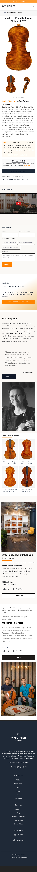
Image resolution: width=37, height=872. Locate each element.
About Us (18, 809)
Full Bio (9, 376)
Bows (18, 795)
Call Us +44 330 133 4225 (11, 180)
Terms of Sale (18, 824)
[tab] (5, 142)
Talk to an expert (18, 171)
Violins (20, 12)
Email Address (24, 231)
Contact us (18, 595)
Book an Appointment (26, 242)
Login (4, 101)
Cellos (18, 791)
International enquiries (11, 247)
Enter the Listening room (18, 302)
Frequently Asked (8, 238)
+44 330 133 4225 (13, 589)
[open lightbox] (18, 203)
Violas (18, 787)
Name (4, 231)
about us (18, 657)
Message (5, 251)
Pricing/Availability (10, 242)
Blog (18, 813)
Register (12, 101)
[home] (8, 6)
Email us (25, 180)
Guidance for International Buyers (15, 155)
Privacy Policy (18, 820)
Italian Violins (18, 784)
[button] (33, 6)
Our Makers (18, 798)
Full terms (27, 166)
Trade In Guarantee (18, 816)
